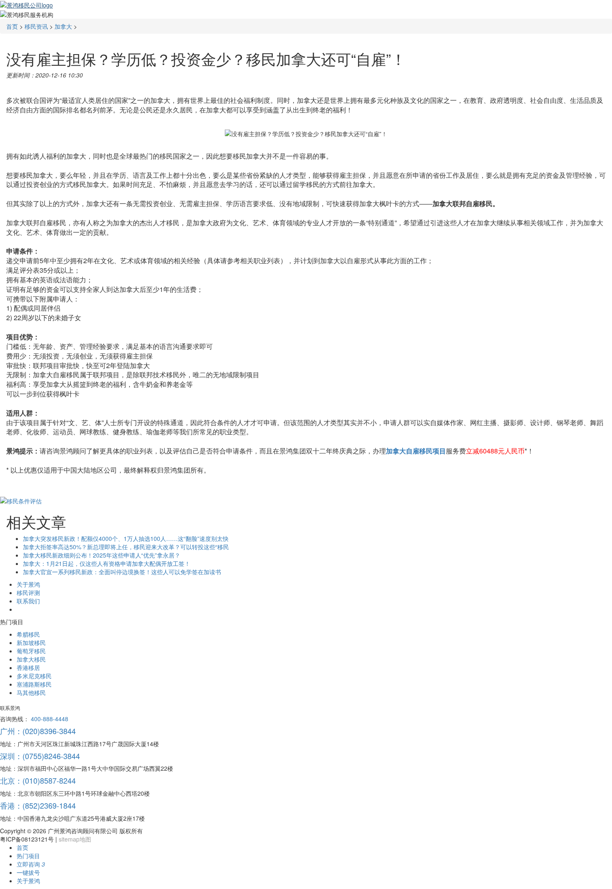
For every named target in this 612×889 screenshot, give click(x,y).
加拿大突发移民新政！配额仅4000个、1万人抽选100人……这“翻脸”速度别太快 (126, 538)
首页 (12, 26)
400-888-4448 (49, 719)
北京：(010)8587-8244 (38, 780)
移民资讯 (36, 26)
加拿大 (63, 26)
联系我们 (28, 601)
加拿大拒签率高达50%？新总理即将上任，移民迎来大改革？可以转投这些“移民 (126, 547)
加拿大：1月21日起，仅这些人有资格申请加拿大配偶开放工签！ (106, 563)
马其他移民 (31, 692)
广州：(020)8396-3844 (38, 730)
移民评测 (28, 592)
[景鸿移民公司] (26, 4)
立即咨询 (31, 864)
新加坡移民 (31, 642)
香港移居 (28, 667)
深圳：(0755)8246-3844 (40, 755)
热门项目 (28, 856)
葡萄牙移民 (31, 651)
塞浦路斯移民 (34, 684)
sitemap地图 (75, 839)
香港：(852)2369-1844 (38, 805)
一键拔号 (28, 872)
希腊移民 (28, 634)
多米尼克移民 (34, 676)
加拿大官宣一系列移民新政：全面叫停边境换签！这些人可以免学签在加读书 (122, 572)
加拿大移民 (31, 659)
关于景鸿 (28, 584)
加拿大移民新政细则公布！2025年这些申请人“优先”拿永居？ (101, 555)
